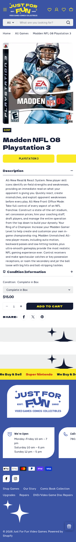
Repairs (24, 495)
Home (7, 33)
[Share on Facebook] (23, 316)
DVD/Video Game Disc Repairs (53, 495)
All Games (21, 33)
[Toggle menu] (5, 9)
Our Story (29, 488)
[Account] (56, 9)
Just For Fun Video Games (30, 531)
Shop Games (11, 488)
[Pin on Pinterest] (42, 316)
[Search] (68, 22)
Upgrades (9, 495)
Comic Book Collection (55, 488)
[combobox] (38, 22)
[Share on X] (33, 316)
